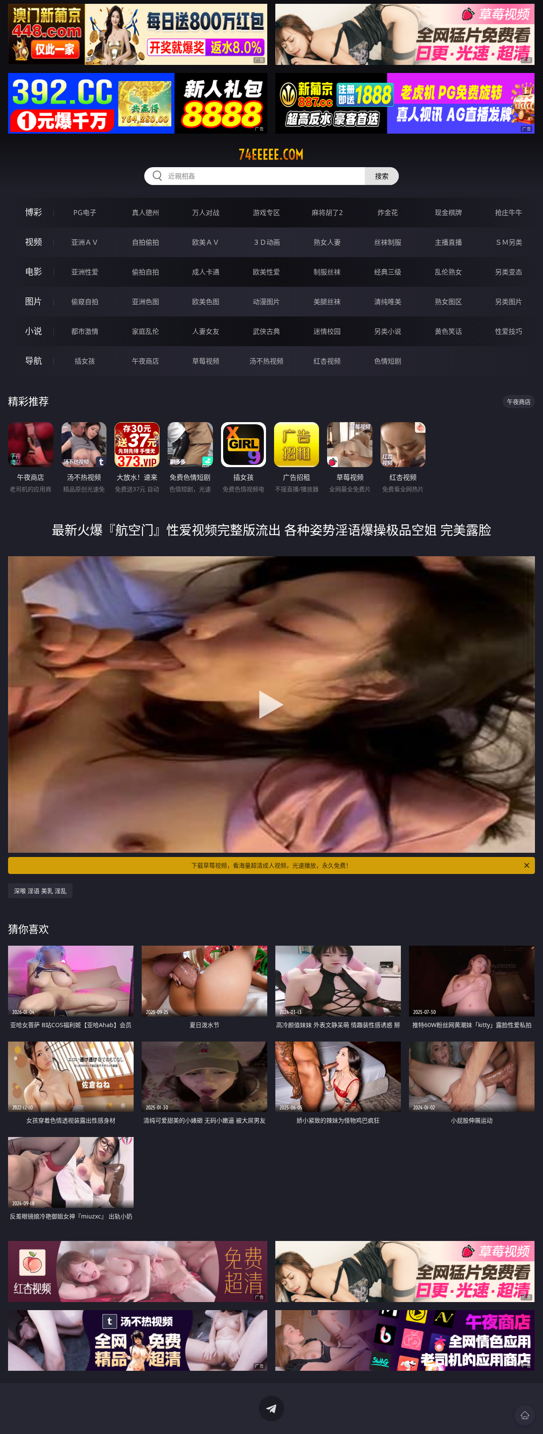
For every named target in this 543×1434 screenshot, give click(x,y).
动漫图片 (266, 301)
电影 (33, 271)
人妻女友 (205, 331)
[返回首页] (525, 1415)
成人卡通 (205, 272)
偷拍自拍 (145, 272)
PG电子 (84, 212)
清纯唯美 (387, 301)
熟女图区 (448, 301)
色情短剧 (387, 361)
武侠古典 (266, 331)
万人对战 (205, 212)
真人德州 (145, 212)
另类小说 (387, 331)
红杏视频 (327, 361)
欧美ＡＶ (205, 242)
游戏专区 (266, 212)
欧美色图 (205, 301)
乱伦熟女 (448, 272)
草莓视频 (205, 361)
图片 (33, 301)
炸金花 (388, 212)
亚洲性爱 (84, 272)
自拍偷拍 (145, 242)
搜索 (382, 176)
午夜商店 (145, 361)
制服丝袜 (327, 272)
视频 (33, 242)
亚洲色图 (145, 301)
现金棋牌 (448, 212)
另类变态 (508, 272)
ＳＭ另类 (508, 242)
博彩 (33, 212)
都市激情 (84, 331)
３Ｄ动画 (266, 242)
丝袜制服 (387, 242)
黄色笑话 (448, 331)
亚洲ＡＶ (84, 242)
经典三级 (387, 272)
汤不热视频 (266, 361)
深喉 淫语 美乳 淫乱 (40, 891)
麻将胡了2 (327, 212)
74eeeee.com (271, 154)
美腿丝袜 (327, 301)
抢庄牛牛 (508, 212)
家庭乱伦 (145, 331)
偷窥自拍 (84, 301)
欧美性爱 (266, 272)
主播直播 (448, 242)
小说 (33, 331)
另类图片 (508, 301)
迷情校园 (327, 331)
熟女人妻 (327, 242)
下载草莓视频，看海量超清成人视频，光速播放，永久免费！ (271, 865)
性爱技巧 (508, 331)
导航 (33, 361)
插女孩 (85, 361)
